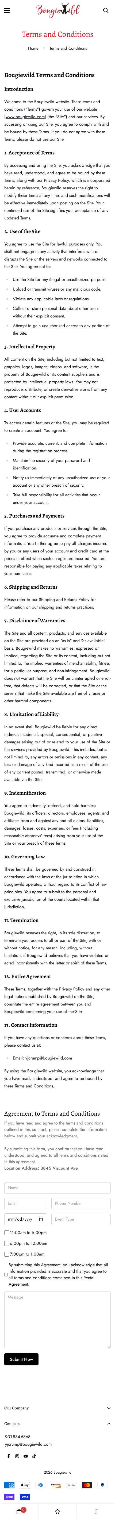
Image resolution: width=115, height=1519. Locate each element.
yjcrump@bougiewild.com (28, 1444)
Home (33, 48)
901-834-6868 (17, 1437)
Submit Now (21, 1359)
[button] (19, 1511)
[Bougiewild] (57, 10)
